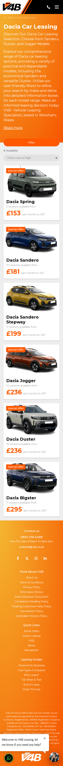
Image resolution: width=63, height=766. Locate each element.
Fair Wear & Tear (31, 679)
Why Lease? (31, 675)
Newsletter (31, 650)
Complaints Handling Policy (31, 601)
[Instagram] (36, 559)
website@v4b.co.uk (31, 547)
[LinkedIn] (45, 559)
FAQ (31, 640)
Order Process (31, 689)
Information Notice (31, 592)
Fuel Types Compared (31, 670)
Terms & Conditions (31, 582)
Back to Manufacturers (21, 17)
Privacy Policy (31, 587)
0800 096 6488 (31, 537)
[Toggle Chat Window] (54, 757)
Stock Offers (31, 631)
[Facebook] (17, 559)
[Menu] (56, 6)
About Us (31, 577)
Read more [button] (13, 128)
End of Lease (31, 684)
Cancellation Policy (31, 611)
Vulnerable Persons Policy (31, 616)
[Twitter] (26, 559)
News (31, 645)
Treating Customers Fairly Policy (31, 606)
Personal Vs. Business (31, 665)
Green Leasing (31, 635)
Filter (31, 142)
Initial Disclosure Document (31, 596)
